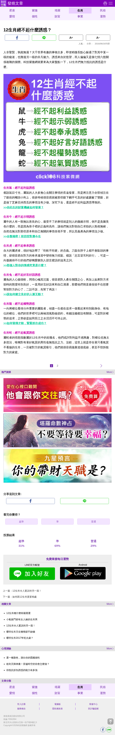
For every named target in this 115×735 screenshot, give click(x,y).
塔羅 (57, 10)
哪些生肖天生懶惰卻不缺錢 (20, 631)
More (109, 372)
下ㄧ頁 (101, 365)
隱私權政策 (57, 708)
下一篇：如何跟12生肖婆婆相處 (20, 597)
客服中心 (93, 704)
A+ (71, 38)
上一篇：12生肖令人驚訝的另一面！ (22, 591)
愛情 (12, 16)
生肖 (80, 10)
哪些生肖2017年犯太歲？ (19, 638)
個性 (35, 16)
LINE (44, 38)
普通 (93, 521)
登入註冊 (21, 704)
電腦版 (57, 704)
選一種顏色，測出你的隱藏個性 (23, 657)
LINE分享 (109, 729)
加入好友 (32, 573)
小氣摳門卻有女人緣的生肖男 (21, 619)
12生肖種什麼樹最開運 (18, 613)
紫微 (35, 10)
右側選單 (110, 3)
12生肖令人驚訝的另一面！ (20, 625)
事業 (80, 16)
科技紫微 (3, 3)
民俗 (103, 10)
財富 (57, 16)
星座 (12, 10)
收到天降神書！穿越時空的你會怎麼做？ (27, 664)
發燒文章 (15, 3)
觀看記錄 (105, 3)
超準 (21, 521)
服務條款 (21, 708)
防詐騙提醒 (93, 708)
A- (98, 38)
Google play (83, 573)
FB (17, 38)
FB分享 (103, 729)
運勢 (103, 16)
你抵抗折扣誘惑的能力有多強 (21, 670)
